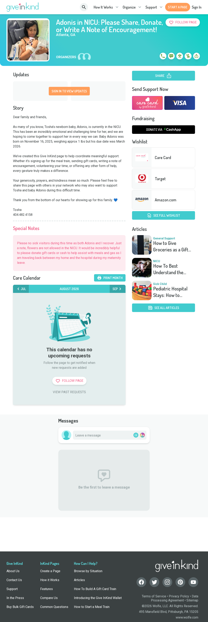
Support (151, 7)
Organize (129, 7)
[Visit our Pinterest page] (180, 582)
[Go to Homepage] (22, 7)
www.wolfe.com (187, 617)
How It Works (103, 7)
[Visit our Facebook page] (141, 582)
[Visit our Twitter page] (154, 582)
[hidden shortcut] (154, 57)
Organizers (66, 57)
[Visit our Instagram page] (167, 582)
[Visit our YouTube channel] (193, 582)
